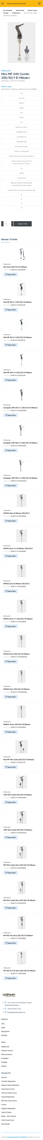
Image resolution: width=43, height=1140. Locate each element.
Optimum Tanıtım (7, 1050)
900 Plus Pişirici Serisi (9, 1101)
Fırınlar (3, 1104)
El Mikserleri (16, 13)
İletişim (3, 1066)
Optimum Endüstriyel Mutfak (16, 3)
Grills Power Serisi (7, 1120)
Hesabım (4, 1035)
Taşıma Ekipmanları (8, 1097)
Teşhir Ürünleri (6, 1112)
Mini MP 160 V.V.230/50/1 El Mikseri (17, 302)
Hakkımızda (5, 1047)
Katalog (4, 1062)
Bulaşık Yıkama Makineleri (10, 1085)
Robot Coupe (6, 86)
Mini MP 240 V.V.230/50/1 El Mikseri (17, 372)
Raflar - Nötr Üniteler (8, 1116)
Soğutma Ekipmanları (8, 1108)
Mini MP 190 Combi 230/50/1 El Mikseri (18, 760)
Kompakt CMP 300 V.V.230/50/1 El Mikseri (20, 443)
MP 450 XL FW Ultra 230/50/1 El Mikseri (19, 971)
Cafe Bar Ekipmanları (8, 1081)
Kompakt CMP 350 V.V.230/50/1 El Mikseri (20, 478)
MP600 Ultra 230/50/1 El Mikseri (16, 689)
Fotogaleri (5, 1058)
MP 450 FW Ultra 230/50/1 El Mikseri (18, 935)
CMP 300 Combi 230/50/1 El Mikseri (17, 830)
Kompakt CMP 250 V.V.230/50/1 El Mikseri (20, 408)
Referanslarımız (6, 1054)
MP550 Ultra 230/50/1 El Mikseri (16, 654)
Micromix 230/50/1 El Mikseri (15, 267)
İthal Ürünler (20, 10)
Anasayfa (8, 10)
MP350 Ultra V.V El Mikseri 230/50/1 (18, 548)
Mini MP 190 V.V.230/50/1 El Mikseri (17, 337)
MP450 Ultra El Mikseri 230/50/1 (16, 584)
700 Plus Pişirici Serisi (9, 1093)
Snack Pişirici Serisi (8, 1089)
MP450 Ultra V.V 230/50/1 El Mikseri (18, 619)
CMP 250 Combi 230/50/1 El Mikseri (17, 795)
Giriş (3, 1024)
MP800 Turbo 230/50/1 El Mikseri (16, 724)
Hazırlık (4, 1077)
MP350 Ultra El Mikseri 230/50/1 (16, 513)
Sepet (3, 1027)
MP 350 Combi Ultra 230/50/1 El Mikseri (19, 865)
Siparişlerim (5, 1031)
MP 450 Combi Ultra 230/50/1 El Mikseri (19, 900)
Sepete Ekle (23, 224)
